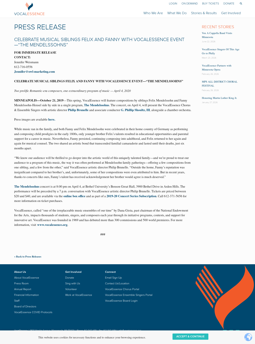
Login (173, 3)
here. (51, 119)
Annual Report (22, 289)
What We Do (177, 13)
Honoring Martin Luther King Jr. (219, 98)
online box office (74, 196)
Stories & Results (204, 13)
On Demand (190, 3)
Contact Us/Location (117, 283)
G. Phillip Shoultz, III (135, 110)
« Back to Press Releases (27, 256)
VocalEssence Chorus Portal (122, 289)
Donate (228, 3)
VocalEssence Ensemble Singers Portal (128, 295)
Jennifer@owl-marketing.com (34, 71)
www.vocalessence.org (52, 224)
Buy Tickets (210, 3)
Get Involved (231, 13)
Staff (16, 300)
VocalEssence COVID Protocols (33, 312)
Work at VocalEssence (78, 295)
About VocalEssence (26, 277)
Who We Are (153, 13)
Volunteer (71, 289)
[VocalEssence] (78, 8)
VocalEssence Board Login (121, 300)
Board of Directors (25, 306)
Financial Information (26, 295)
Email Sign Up (113, 277)
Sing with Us (72, 283)
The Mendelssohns (96, 105)
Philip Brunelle (78, 110)
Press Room (21, 283)
